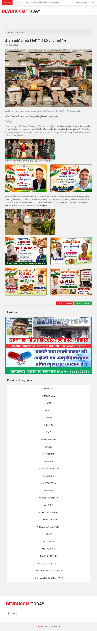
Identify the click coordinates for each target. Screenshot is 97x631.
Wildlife (48, 505)
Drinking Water (48, 439)
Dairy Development (48, 512)
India (48, 403)
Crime (48, 534)
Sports (48, 418)
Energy (48, 447)
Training (48, 490)
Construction (48, 483)
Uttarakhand (48, 396)
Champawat (48, 388)
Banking (48, 461)
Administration (48, 519)
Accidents (48, 541)
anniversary (48, 549)
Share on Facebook (64, 303)
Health (48, 432)
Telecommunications (48, 469)
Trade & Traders (48, 556)
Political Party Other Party (48, 578)
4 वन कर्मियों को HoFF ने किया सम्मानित (35, 40)
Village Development (48, 527)
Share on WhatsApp (83, 303)
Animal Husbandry (48, 498)
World (48, 410)
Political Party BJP (48, 563)
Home (9, 32)
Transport (48, 476)
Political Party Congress (48, 570)
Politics (48, 425)
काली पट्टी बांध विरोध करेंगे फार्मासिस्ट (40, 2)
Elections (48, 454)
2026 (40, 626)
